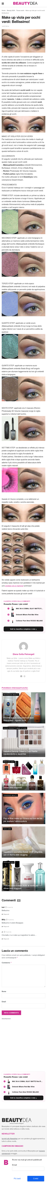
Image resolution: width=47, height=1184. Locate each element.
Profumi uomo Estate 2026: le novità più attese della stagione (20, 887)
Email (4, 1001)
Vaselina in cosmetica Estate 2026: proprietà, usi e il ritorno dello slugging (23, 853)
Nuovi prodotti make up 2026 (15, 728)
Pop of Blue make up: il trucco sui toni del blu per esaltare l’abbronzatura (22, 819)
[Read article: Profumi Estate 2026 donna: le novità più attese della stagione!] (23, 775)
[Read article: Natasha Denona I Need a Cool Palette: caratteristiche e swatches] (23, 741)
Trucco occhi (20, 10)
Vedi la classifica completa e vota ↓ (23, 629)
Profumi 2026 (9, 762)
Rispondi (6, 914)
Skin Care (7, 829)
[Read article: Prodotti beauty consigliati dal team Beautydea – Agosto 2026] (23, 707)
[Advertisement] (23, 1043)
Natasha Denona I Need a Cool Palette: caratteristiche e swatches (20, 752)
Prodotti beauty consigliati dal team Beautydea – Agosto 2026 (18, 719)
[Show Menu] (3, 3)
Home (3, 10)
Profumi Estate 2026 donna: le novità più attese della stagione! (21, 786)
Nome (4, 991)
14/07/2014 (5, 26)
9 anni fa (11, 920)
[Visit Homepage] (25, 3)
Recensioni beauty (11, 694)
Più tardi (17, 1179)
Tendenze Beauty (10, 795)
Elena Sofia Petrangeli (23, 654)
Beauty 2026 (11, 10)
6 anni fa (10, 907)
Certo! (35, 1179)
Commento (7, 962)
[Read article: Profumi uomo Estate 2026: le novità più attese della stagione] (23, 875)
